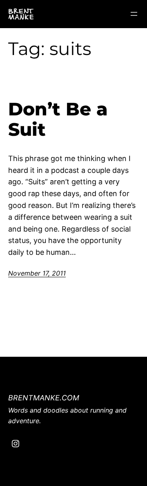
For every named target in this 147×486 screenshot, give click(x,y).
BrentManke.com (43, 397)
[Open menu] (134, 14)
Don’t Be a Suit (58, 119)
